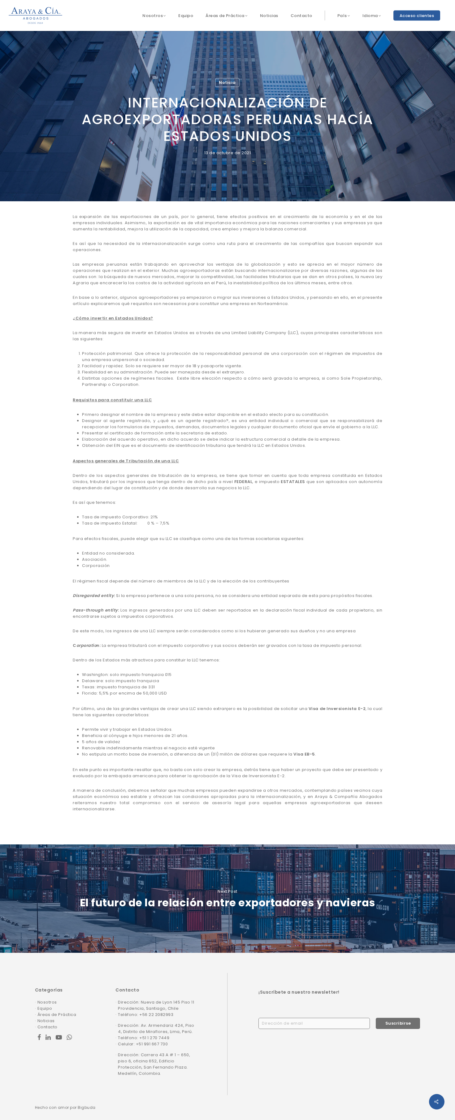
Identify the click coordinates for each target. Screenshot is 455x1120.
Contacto (47, 1027)
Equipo (44, 1008)
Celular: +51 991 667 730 (143, 1044)
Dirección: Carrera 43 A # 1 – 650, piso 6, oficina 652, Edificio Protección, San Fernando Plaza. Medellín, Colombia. (154, 1064)
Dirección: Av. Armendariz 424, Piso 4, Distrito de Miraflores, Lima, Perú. (156, 1028)
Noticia (227, 82)
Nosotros (47, 1002)
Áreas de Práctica (56, 1015)
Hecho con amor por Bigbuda (65, 1107)
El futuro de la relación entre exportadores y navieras (227, 898)
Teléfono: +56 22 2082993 (145, 1015)
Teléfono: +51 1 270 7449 (143, 1038)
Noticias (46, 1021)
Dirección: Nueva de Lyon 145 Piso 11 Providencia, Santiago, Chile (156, 1005)
